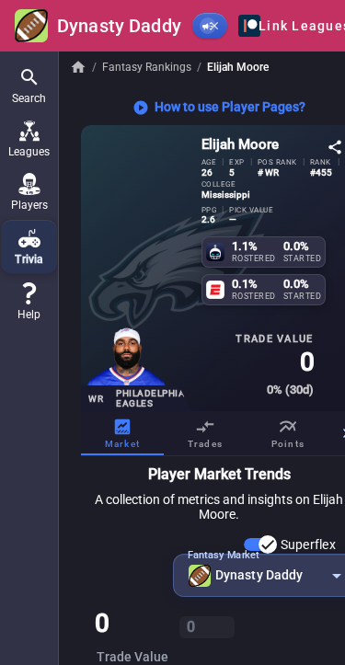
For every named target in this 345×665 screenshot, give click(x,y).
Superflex (308, 544)
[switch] (260, 544)
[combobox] (265, 575)
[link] (29, 301)
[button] (29, 85)
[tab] (122, 433)
